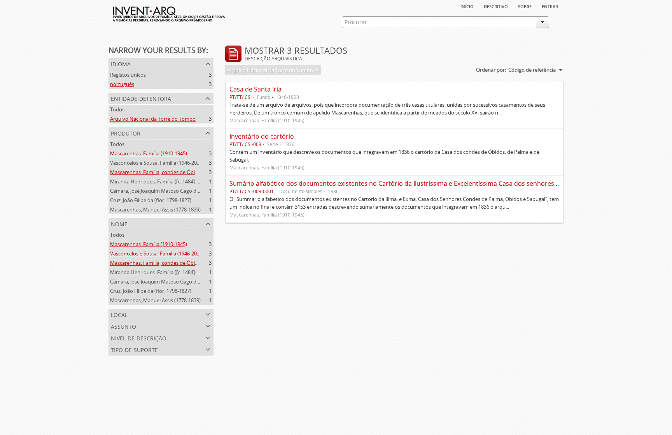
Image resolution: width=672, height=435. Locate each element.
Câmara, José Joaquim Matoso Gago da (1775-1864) (168, 190)
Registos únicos (128, 74)
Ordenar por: (491, 69)
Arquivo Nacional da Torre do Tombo (153, 118)
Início (467, 6)
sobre (525, 6)
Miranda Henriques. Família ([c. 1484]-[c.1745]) (162, 181)
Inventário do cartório (261, 136)
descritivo (496, 6)
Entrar (550, 6)
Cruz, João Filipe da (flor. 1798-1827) (150, 200)
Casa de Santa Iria (255, 89)
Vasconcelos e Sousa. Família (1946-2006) (157, 162)
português (122, 84)
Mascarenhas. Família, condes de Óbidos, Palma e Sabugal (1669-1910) (190, 172)
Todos (117, 109)
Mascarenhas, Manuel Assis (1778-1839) (155, 209)
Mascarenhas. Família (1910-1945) (148, 153)
